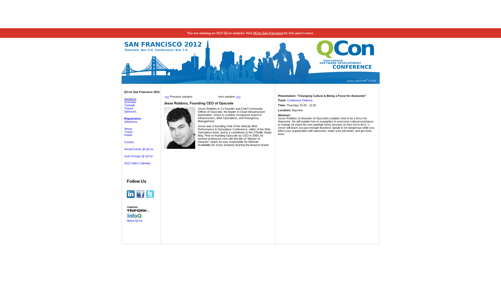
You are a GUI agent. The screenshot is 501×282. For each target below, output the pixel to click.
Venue (128, 128)
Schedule (130, 102)
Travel (128, 131)
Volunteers (131, 121)
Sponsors (130, 111)
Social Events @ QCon (138, 149)
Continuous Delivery (300, 100)
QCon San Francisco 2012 (142, 91)
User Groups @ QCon (138, 156)
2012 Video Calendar (137, 163)
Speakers (130, 99)
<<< (167, 96)
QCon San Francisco (268, 33)
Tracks (128, 108)
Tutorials (129, 105)
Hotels (128, 135)
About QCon (134, 220)
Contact (129, 142)
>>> (238, 96)
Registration (132, 118)
